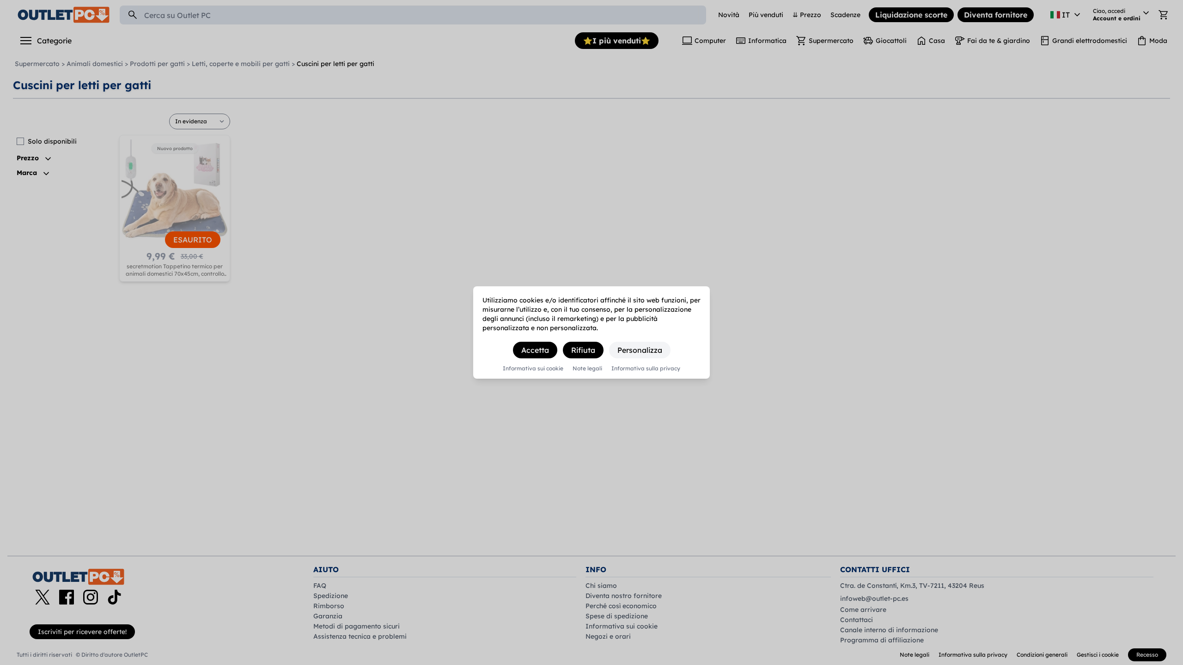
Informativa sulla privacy (645, 368)
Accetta (535, 350)
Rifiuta (583, 350)
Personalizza (639, 350)
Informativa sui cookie (533, 368)
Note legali (587, 368)
